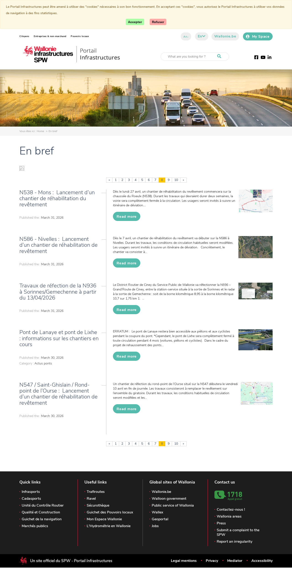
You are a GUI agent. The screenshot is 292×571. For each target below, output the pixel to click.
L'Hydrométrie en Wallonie (108, 526)
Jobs (155, 526)
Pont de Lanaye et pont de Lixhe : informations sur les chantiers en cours (59, 338)
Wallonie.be (225, 36)
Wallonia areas (229, 516)
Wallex (157, 512)
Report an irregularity (234, 541)
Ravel (91, 498)
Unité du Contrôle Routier (43, 505)
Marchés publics (35, 526)
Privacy (212, 560)
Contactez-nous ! (231, 509)
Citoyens (24, 36)
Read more (127, 216)
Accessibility (262, 560)
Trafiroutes (96, 491)
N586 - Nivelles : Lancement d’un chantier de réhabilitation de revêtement (58, 245)
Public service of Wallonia (173, 505)
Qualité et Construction (41, 512)
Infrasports (31, 491)
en (200, 36)
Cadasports (31, 498)
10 (176, 180)
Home (40, 131)
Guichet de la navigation (42, 519)
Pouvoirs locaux (80, 36)
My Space (261, 36)
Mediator (234, 560)
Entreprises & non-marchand (50, 36)
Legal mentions (184, 560)
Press (221, 523)
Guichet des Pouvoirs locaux (110, 512)
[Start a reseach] (220, 56)
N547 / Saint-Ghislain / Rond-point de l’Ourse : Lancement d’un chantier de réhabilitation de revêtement (58, 393)
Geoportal (160, 519)
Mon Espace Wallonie (104, 519)
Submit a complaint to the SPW (238, 532)
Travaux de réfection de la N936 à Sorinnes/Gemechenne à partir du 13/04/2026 (57, 291)
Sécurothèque (98, 505)
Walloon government (169, 498)
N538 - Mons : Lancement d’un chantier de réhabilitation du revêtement (57, 198)
